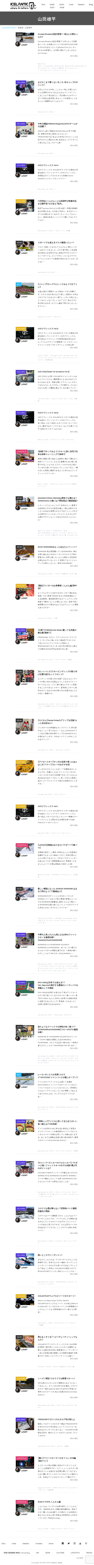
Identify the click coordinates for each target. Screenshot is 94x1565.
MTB (56, 1488)
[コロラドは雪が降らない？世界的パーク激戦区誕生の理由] (25, 1212)
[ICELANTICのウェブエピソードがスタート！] (25, 1299)
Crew (71, 4)
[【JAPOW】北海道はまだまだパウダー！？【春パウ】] (25, 848)
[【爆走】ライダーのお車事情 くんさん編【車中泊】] (25, 589)
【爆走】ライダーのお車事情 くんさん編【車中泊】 (57, 587)
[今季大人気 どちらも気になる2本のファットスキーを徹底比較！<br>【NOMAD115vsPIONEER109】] (25, 938)
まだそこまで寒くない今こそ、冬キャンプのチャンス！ (58, 83)
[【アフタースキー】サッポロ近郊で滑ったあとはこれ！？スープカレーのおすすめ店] (25, 766)
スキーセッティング (57, 1060)
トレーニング (65, 484)
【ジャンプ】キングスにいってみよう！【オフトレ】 (57, 285)
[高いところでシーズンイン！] (25, 1259)
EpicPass (59, 1015)
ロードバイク (69, 1529)
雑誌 (70, 659)
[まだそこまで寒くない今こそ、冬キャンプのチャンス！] (25, 86)
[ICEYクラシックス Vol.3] (25, 332)
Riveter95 (80, 66)
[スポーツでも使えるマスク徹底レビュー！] (25, 245)
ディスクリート (69, 357)
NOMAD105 (47, 533)
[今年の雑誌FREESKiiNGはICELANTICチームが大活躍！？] (25, 127)
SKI (18, 284)
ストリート (61, 230)
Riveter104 (70, 66)
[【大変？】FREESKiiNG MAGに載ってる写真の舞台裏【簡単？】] (25, 634)
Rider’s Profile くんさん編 (49, 1501)
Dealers (81, 4)
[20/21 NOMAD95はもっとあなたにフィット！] (25, 551)
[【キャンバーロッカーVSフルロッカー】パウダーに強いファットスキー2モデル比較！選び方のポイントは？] (25, 1166)
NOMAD (59, 918)
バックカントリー (48, 968)
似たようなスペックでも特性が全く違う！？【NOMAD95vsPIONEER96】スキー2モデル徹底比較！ (58, 1029)
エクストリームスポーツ (69, 1488)
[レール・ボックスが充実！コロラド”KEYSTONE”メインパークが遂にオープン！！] (25, 1078)
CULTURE (21, 200)
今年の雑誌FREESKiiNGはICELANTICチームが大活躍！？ (57, 125)
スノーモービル (68, 439)
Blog (91, 4)
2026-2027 (52, 6)
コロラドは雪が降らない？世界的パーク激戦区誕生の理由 (57, 1209)
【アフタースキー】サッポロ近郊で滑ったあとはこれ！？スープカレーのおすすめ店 (57, 763)
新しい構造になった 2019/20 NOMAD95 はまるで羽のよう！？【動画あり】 (57, 890)
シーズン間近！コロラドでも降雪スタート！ (56, 1378)
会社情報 (79, 1558)
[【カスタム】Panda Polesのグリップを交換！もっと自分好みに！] (25, 724)
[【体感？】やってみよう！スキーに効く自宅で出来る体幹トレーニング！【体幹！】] (25, 455)
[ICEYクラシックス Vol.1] (25, 810)
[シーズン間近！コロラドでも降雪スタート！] (25, 1382)
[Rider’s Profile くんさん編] (25, 1506)
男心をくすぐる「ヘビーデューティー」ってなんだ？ (57, 1338)
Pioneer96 (60, 66)
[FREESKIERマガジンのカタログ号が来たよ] (25, 1423)
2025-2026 (62, 6)
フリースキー (61, 659)
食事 (76, 1151)
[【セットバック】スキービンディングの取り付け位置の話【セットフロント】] (25, 675)
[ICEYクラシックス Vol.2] (25, 416)
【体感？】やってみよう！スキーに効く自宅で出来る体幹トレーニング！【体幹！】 (58, 452)
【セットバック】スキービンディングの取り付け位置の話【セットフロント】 (57, 672)
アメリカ (60, 1151)
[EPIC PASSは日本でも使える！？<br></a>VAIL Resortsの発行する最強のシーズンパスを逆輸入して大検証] (25, 986)
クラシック (57, 439)
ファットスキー (62, 1194)
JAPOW (56, 874)
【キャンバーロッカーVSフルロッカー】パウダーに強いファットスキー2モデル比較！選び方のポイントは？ (57, 1165)
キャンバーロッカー (58, 966)
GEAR (19, 34)
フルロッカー (73, 535)
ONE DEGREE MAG (17, 1552)
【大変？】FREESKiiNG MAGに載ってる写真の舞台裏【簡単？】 (57, 631)
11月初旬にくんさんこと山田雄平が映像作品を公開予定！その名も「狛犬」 (57, 202)
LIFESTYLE (21, 451)
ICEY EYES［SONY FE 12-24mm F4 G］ (54, 371)
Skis (43, 4)
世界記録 (49, 360)
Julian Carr (69, 355)
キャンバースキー (60, 533)
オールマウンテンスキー (64, 964)
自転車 (51, 1490)
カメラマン (64, 398)
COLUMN (21, 82)
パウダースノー (47, 70)
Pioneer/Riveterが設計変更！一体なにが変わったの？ (58, 35)
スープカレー (61, 794)
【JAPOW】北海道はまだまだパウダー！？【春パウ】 (57, 846)
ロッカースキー (60, 970)
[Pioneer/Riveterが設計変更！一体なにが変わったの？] (25, 37)
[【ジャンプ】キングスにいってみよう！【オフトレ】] (25, 288)
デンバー (68, 1241)
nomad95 (49, 66)
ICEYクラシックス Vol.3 (48, 328)
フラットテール (60, 70)
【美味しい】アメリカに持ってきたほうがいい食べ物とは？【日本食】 (57, 1122)
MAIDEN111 (58, 530)
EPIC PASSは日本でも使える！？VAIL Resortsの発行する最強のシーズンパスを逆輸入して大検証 (58, 985)
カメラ (55, 398)
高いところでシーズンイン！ (50, 1254)
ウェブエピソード (62, 1323)
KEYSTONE (61, 1107)
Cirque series (57, 355)
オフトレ (58, 317)
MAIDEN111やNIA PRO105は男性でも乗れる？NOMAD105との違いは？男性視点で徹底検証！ (58, 499)
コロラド (68, 1015)
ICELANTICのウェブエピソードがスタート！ (57, 1295)
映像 (68, 230)
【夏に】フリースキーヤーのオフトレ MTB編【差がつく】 (57, 1459)
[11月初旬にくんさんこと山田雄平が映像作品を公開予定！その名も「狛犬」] (25, 205)
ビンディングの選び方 (61, 706)
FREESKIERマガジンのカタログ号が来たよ (56, 1419)
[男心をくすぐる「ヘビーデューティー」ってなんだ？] (25, 1341)
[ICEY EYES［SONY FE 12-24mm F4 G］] (25, 376)
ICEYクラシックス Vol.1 (48, 806)
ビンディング (69, 704)
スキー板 (63, 535)
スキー (60, 704)
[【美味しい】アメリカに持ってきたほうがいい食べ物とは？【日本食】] (25, 1125)
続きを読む (74, 56)
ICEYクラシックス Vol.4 (48, 165)
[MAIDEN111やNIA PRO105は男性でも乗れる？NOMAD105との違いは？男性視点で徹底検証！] (25, 501)
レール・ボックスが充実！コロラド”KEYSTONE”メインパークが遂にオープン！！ (58, 1076)
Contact (38, 1543)
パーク (45, 920)
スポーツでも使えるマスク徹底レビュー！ (56, 242)
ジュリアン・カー (56, 357)
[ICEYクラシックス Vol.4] (25, 168)
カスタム (60, 750)
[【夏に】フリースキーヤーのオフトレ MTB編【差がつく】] (25, 1462)
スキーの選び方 (58, 68)
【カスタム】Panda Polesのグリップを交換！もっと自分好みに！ (57, 721)
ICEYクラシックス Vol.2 (48, 412)
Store (51, 1543)
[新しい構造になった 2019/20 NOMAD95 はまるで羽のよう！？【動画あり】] (25, 891)
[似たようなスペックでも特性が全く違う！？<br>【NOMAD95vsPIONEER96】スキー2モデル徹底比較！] (25, 1031)
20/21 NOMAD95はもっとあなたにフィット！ (57, 546)
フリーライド (67, 920)
